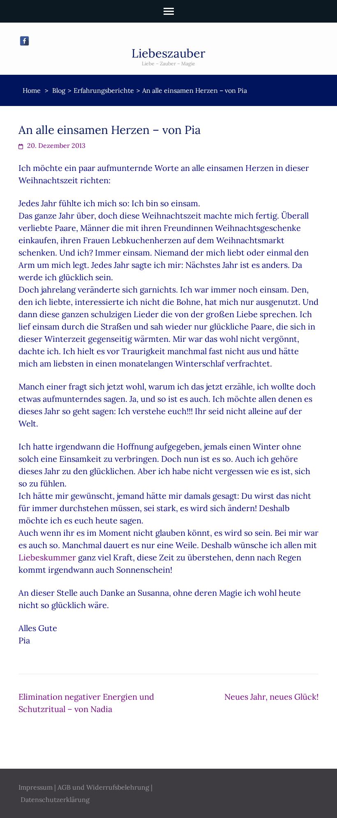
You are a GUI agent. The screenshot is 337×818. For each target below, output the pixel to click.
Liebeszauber (168, 53)
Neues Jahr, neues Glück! (271, 696)
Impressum (35, 787)
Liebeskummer (47, 557)
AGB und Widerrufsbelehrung (103, 787)
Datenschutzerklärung (55, 799)
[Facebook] (24, 41)
